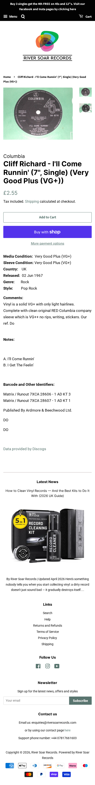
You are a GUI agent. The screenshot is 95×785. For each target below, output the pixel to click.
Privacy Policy (47, 638)
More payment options (47, 243)
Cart (88, 17)
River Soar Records (44, 752)
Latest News (47, 482)
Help (47, 619)
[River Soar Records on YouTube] (56, 667)
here (67, 730)
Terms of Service (47, 632)
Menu (13, 16)
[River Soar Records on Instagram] (47, 667)
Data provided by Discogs (24, 449)
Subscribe (80, 700)
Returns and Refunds (47, 626)
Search (47, 613)
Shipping (32, 201)
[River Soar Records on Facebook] (38, 667)
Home (7, 77)
